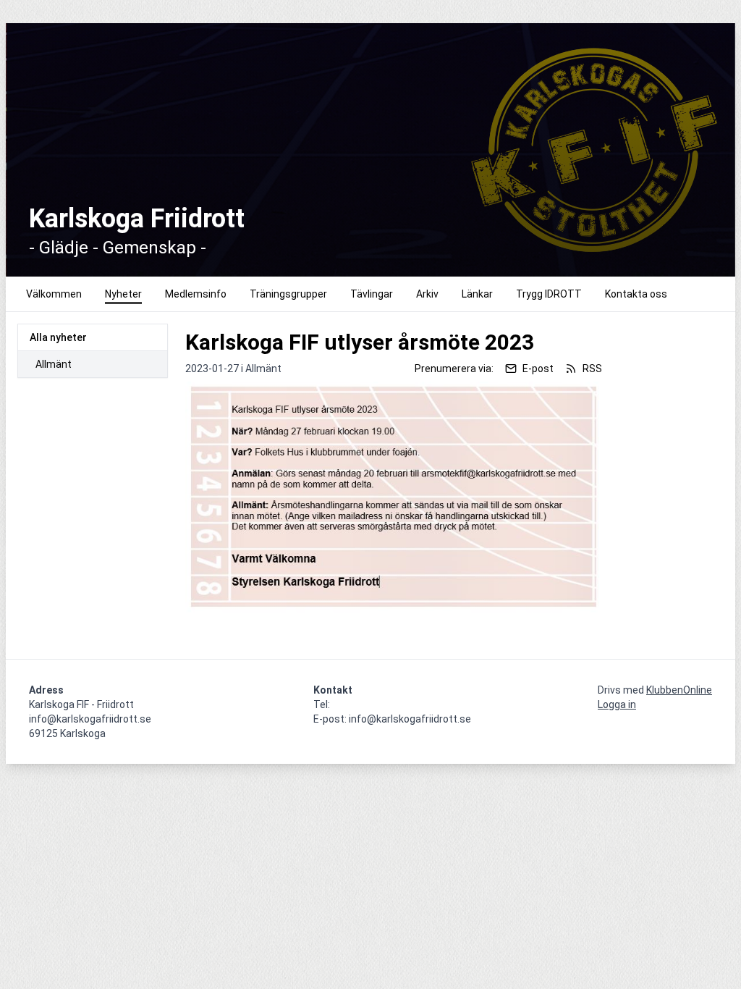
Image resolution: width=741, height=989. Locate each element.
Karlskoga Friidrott (137, 218)
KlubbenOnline (679, 690)
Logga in (617, 704)
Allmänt (53, 364)
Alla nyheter (58, 337)
